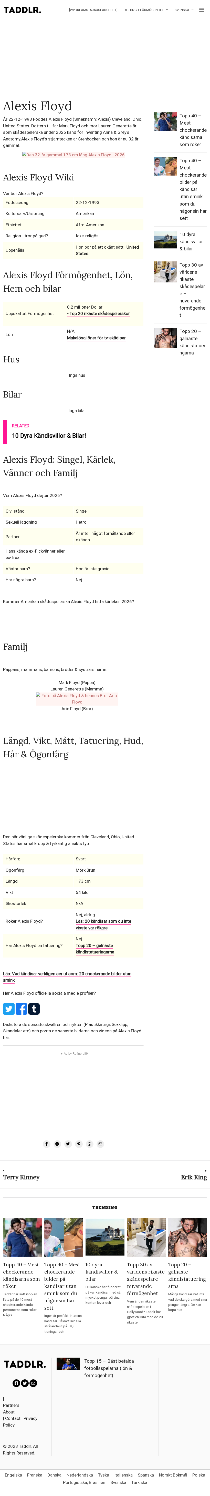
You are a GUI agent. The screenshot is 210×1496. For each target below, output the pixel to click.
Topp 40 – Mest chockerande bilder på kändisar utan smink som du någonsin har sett (193, 189)
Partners (11, 1405)
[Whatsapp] (89, 1144)
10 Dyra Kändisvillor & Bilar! (49, 435)
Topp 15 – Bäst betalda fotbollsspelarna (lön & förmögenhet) (109, 1368)
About (9, 1411)
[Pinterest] (79, 1144)
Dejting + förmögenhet (144, 10)
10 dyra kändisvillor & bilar (191, 242)
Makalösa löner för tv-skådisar (96, 337)
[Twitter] (68, 1144)
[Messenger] (57, 1144)
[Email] (100, 1144)
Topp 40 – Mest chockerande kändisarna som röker (193, 130)
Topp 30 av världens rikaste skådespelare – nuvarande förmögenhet (146, 1278)
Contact (12, 1418)
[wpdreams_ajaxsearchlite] (93, 10)
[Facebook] (46, 1144)
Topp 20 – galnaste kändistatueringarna (95, 949)
